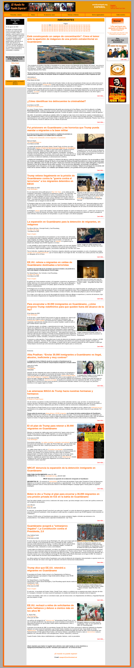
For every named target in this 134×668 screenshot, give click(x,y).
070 (65, 29)
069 (62, 29)
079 (87, 29)
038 (84, 26)
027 (57, 26)
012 (69, 25)
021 (42, 26)
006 (55, 25)
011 (67, 25)
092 (69, 31)
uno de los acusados (51, 380)
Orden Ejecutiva (67, 457)
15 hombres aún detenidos (55, 449)
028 (60, 26)
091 (67, 31)
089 (62, 31)
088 (60, 31)
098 (84, 31)
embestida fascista (96, 407)
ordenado (58, 241)
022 (45, 26)
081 (42, 31)
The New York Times (33, 230)
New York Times (56, 192)
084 (50, 31)
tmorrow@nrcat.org (51, 476)
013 (72, 25)
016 (79, 25)
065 (52, 29)
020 (89, 25)
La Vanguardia (31, 368)
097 (82, 31)
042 (45, 28)
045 (52, 28)
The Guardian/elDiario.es (34, 142)
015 (77, 25)
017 (82, 25)
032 (69, 26)
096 (79, 31)
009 (62, 25)
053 (72, 28)
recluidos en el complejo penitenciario (38, 252)
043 (47, 28)
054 (74, 28)
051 (67, 28)
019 (87, 25)
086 (55, 31)
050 (65, 28)
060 (89, 28)
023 (47, 26)
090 (65, 31)
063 (47, 29)
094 (74, 31)
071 (67, 29)
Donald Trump (47, 84)
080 (89, 29)
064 (50, 29)
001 (42, 25)
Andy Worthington (32, 189)
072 (69, 29)
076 (79, 29)
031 (67, 26)
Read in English (31, 234)
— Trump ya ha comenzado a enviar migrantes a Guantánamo (46, 137)
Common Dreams (32, 78)
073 (72, 29)
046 (55, 28)
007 (57, 25)
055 (77, 28)
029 (62, 26)
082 (45, 31)
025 (52, 26)
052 (69, 28)
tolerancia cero (50, 620)
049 (62, 28)
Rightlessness (32, 630)
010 (65, 25)
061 (42, 29)
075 (77, 29)
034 (74, 26)
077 (82, 29)
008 (60, 25)
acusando (36, 91)
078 (84, 29)
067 (57, 29)
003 (47, 25)
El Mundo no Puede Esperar (35, 106)
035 (77, 26)
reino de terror (91, 632)
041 (42, 28)
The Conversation (32, 616)
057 (82, 28)
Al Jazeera (30, 536)
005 (52, 25)
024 (50, 26)
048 (60, 28)
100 (89, 31)
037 (82, 26)
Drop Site (30, 506)
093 (72, 31)
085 (52, 31)
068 (60, 29)
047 (57, 28)
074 (74, 29)
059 (87, 28)
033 (72, 26)
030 (65, 26)
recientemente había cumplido (35, 320)
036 (79, 26)
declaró (37, 210)
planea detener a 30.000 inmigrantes (56, 413)
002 (45, 25)
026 (55, 26)
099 (87, 31)
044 (50, 28)
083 (47, 31)
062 (45, 29)
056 (79, 28)
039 (87, 26)
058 (84, 28)
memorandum (53, 481)
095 (77, 31)
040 (89, 26)
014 (74, 25)
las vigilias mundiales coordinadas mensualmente (55, 442)
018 (84, 25)
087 (57, 31)
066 (55, 29)
